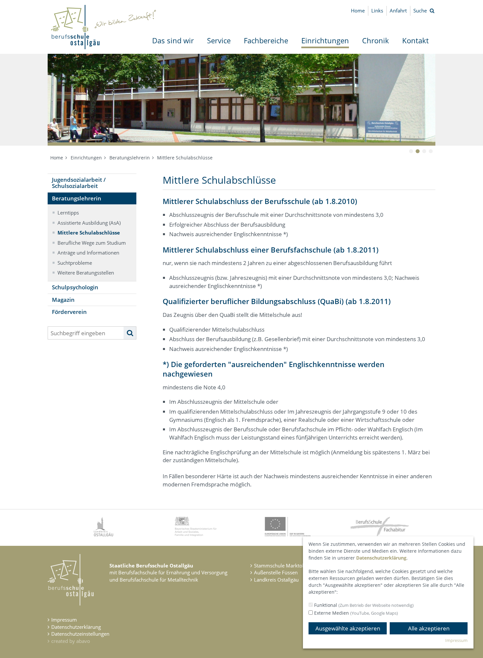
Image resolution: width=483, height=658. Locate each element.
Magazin (63, 299)
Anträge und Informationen (88, 252)
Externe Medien (355, 613)
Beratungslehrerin (129, 157)
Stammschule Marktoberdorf (286, 565)
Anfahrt (398, 10)
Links (377, 10)
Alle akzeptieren (428, 628)
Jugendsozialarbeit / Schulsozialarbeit (79, 183)
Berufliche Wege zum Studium (92, 242)
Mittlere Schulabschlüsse (89, 232)
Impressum (64, 619)
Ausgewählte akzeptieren (347, 628)
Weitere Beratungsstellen (86, 272)
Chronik (375, 40)
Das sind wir (173, 40)
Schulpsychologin (75, 287)
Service (219, 40)
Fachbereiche (266, 40)
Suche (420, 10)
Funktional (363, 605)
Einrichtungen (325, 40)
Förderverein (69, 312)
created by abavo (70, 641)
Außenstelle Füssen (276, 572)
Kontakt (415, 40)
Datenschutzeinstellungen (80, 633)
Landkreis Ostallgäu (276, 579)
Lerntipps (68, 212)
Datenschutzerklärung (76, 627)
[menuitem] (173, 40)
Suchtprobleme (75, 262)
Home (358, 10)
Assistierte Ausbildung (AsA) (89, 222)
